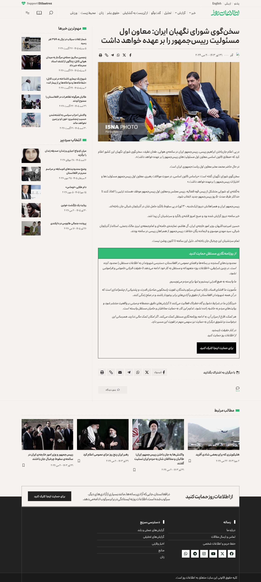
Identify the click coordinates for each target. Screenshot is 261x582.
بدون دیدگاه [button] (111, 390)
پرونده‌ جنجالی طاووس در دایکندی (68, 223)
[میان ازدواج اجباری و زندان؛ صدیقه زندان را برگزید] (31, 156)
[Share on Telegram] (112, 55)
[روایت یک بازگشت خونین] (31, 210)
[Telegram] (195, 554)
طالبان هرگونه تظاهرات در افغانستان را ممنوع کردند (66, 98)
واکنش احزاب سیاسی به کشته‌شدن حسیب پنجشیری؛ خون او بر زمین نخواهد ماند (67, 118)
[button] (51, 13)
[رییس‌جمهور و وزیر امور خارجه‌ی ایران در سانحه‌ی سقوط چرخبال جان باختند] (47, 434)
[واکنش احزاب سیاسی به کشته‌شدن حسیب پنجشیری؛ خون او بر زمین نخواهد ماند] (31, 120)
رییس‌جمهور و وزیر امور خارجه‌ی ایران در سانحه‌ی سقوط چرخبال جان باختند (50, 456)
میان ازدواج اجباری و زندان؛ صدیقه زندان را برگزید (65, 152)
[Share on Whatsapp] (118, 55)
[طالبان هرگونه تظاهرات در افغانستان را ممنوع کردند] (31, 102)
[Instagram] (204, 554)
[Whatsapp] (186, 554)
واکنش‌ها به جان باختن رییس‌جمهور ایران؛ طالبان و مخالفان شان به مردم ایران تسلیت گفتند (159, 458)
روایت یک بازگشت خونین (73, 205)
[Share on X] (124, 55)
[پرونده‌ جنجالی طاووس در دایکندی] (31, 228)
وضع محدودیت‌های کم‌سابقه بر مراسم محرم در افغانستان (66, 170)
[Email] (120, 372)
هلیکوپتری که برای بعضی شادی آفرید (217, 454)
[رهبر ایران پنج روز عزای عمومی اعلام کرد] (103, 434)
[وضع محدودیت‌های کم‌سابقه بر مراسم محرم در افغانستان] (31, 174)
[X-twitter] (222, 554)
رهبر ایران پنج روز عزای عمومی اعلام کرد (106, 454)
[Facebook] (231, 554)
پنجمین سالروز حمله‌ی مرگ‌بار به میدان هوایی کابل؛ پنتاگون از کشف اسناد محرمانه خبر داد (66, 61)
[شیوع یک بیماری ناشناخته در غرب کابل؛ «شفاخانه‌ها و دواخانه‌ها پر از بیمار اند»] (31, 84)
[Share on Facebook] (130, 55)
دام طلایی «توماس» (75, 186)
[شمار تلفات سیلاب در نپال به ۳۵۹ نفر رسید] (31, 44)
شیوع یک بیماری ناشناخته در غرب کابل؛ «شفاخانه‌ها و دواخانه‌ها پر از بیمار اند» (66, 80)
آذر (231, 55)
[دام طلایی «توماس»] (31, 192)
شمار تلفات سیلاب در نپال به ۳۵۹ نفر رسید (67, 41)
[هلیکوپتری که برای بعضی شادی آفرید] (213, 434)
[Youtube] (213, 554)
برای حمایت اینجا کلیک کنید (216, 348)
